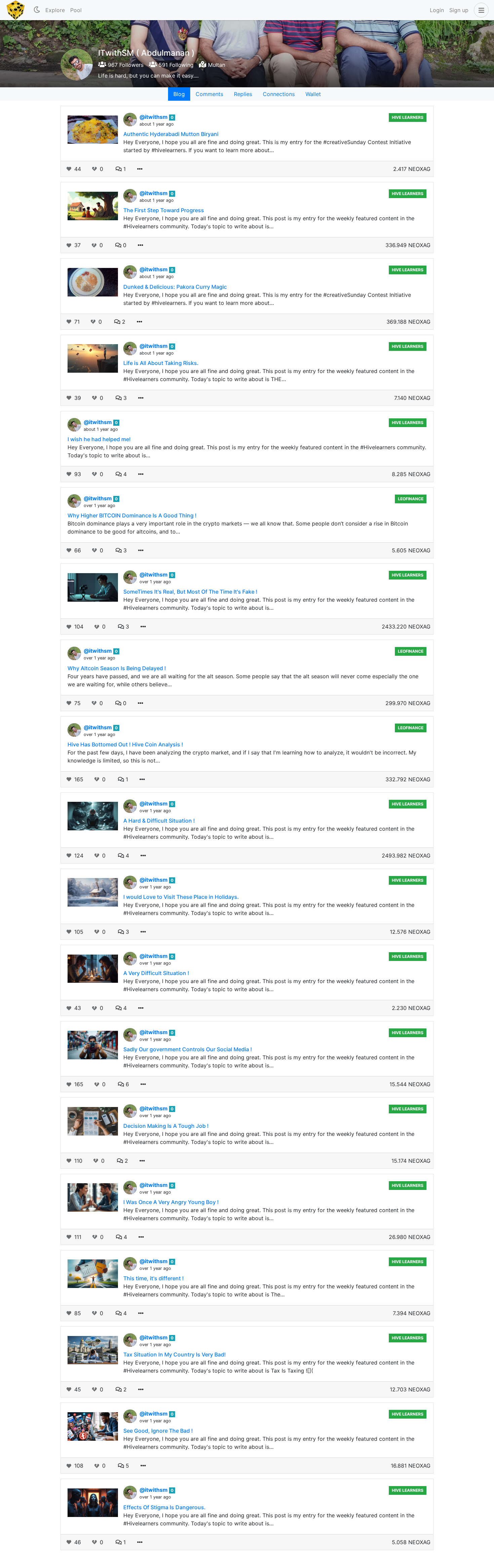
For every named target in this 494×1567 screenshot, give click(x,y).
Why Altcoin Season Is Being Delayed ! (117, 668)
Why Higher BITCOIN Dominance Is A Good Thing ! (132, 515)
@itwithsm (154, 116)
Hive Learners (407, 117)
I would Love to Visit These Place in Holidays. (181, 896)
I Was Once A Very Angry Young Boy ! (171, 1202)
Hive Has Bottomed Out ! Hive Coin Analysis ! (125, 744)
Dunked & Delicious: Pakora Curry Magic (175, 286)
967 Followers (124, 64)
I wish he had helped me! (99, 439)
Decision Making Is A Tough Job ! (166, 1125)
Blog (179, 94)
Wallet (313, 94)
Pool (76, 10)
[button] (480, 10)
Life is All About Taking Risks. (161, 363)
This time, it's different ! (153, 1278)
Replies (243, 94)
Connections (279, 94)
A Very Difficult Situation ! (156, 973)
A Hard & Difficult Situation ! (159, 820)
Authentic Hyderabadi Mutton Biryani (170, 134)
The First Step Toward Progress (163, 210)
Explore (55, 10)
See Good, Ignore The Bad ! (158, 1430)
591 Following (175, 64)
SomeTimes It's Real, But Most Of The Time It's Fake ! (190, 591)
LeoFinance (410, 498)
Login (437, 10)
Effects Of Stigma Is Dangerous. (164, 1507)
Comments (209, 94)
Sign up (458, 10)
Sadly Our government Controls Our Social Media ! (187, 1049)
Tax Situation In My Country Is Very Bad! (174, 1354)
